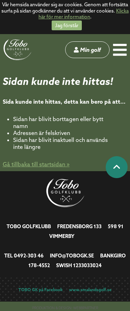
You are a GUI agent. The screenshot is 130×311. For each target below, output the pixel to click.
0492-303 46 (29, 256)
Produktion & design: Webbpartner (65, 308)
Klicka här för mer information (83, 14)
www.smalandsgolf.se (90, 289)
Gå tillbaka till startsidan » (36, 164)
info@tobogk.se (72, 256)
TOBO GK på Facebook (40, 289)
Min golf (90, 49)
